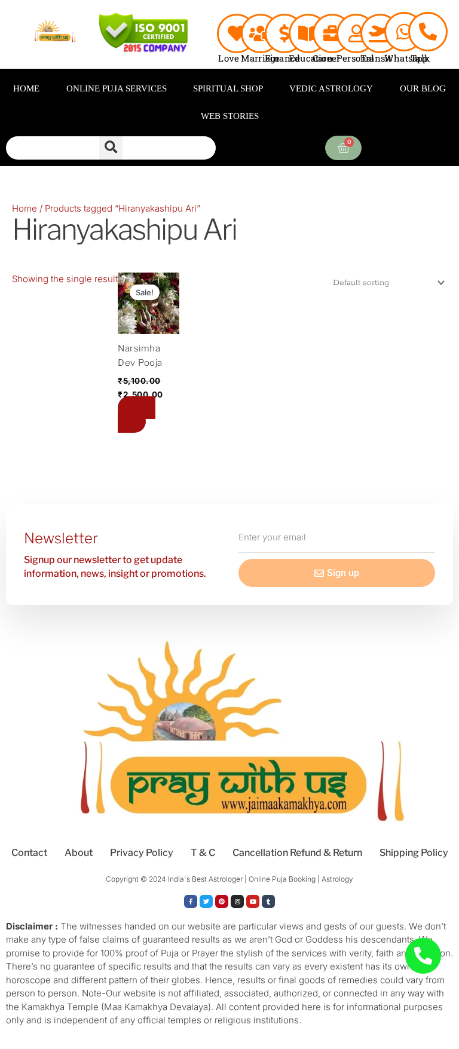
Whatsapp (406, 58)
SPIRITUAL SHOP (228, 88)
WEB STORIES (230, 116)
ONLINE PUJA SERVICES (116, 88)
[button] (111, 148)
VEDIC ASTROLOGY (331, 88)
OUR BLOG (423, 88)
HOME (26, 88)
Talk (420, 58)
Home (24, 208)
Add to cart (136, 414)
